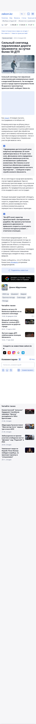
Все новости (6, 33)
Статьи (24, 18)
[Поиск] (28, 14)
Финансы (17, 18)
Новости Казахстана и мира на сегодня (15, 31)
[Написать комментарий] (18, 365)
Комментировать (27, 370)
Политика (5, 18)
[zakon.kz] (7, 14)
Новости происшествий (19, 33)
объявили (14, 262)
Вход (32, 359)
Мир (10, 18)
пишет (6, 118)
